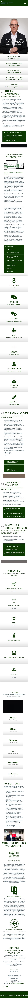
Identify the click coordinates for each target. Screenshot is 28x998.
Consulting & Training (14, 65)
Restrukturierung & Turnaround (14, 87)
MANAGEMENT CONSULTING (14, 77)
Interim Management (14, 56)
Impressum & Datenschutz (22, 995)
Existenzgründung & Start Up (14, 80)
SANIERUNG (14, 84)
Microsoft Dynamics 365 (14, 63)
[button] (14, 132)
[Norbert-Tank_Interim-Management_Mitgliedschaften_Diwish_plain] (14, 855)
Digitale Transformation (14, 72)
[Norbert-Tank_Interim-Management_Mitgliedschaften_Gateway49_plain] (14, 890)
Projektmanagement (14, 70)
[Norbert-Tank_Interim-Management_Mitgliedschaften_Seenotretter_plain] (14, 923)
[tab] (14, 132)
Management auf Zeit (14, 58)
